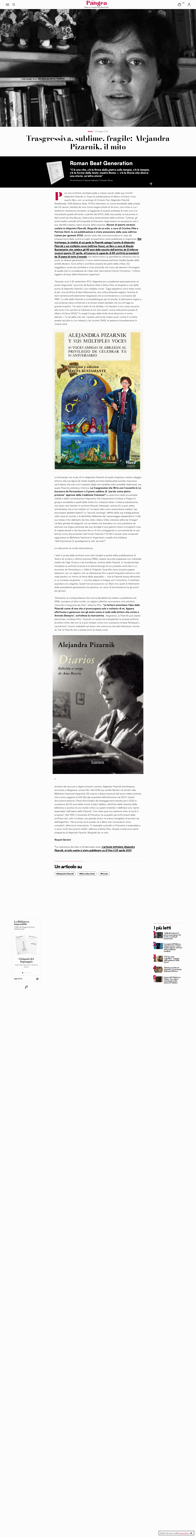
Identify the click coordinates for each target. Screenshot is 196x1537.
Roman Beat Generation (101, 163)
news (90, 131)
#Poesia (104, 874)
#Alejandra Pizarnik (65, 874)
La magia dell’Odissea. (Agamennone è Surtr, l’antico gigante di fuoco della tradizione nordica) (173, 948)
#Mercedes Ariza (87, 874)
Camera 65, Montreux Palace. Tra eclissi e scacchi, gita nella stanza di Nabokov (172, 980)
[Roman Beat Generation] (55, 172)
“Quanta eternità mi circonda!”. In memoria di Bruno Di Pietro (172, 969)
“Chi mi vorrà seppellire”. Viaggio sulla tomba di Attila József (171, 959)
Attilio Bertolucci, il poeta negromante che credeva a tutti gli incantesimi (172, 936)
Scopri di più (184, 1533)
